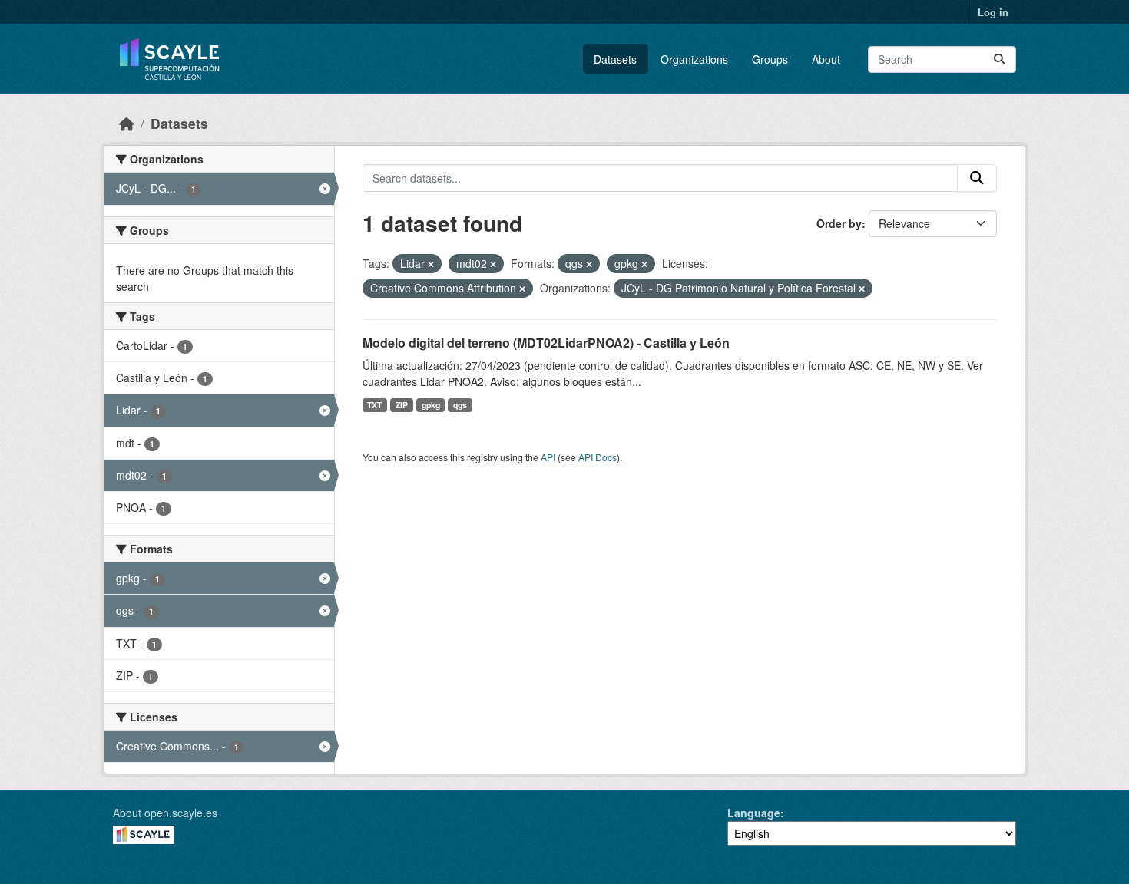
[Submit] (999, 59)
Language (753, 812)
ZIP (402, 405)
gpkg (431, 405)
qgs (460, 405)
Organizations (694, 59)
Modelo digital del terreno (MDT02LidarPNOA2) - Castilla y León (546, 342)
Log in (993, 12)
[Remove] (431, 264)
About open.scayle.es (165, 812)
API (548, 456)
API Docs (597, 456)
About (826, 59)
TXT (374, 405)
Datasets (615, 59)
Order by (839, 223)
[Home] (126, 123)
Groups (770, 59)
